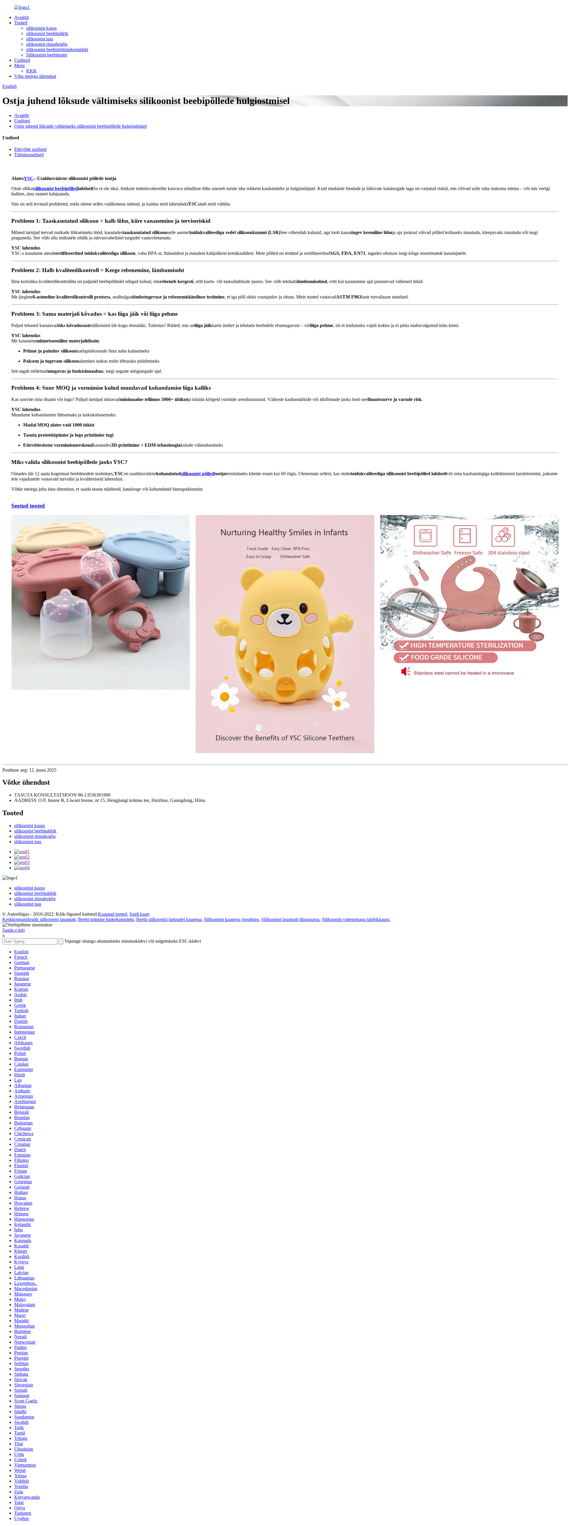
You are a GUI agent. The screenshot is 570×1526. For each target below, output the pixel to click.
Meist (19, 65)
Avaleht (21, 17)
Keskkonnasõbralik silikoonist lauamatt (39, 919)
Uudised (22, 60)
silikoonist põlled (197, 473)
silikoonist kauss (41, 28)
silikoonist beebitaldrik (47, 33)
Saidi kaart (139, 914)
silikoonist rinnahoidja (46, 44)
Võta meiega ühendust (35, 76)
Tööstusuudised (29, 154)
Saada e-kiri (13, 930)
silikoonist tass (39, 38)
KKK (31, 70)
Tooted (20, 22)
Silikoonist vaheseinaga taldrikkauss (355, 919)
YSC (29, 178)
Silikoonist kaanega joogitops (231, 919)
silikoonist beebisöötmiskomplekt (57, 49)
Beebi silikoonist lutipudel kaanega (169, 919)
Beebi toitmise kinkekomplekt (106, 919)
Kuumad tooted (112, 914)
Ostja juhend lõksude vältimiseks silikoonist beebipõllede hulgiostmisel (80, 126)
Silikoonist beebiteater (46, 54)
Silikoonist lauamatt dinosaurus (290, 919)
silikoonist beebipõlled (56, 188)
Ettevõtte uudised (30, 149)
